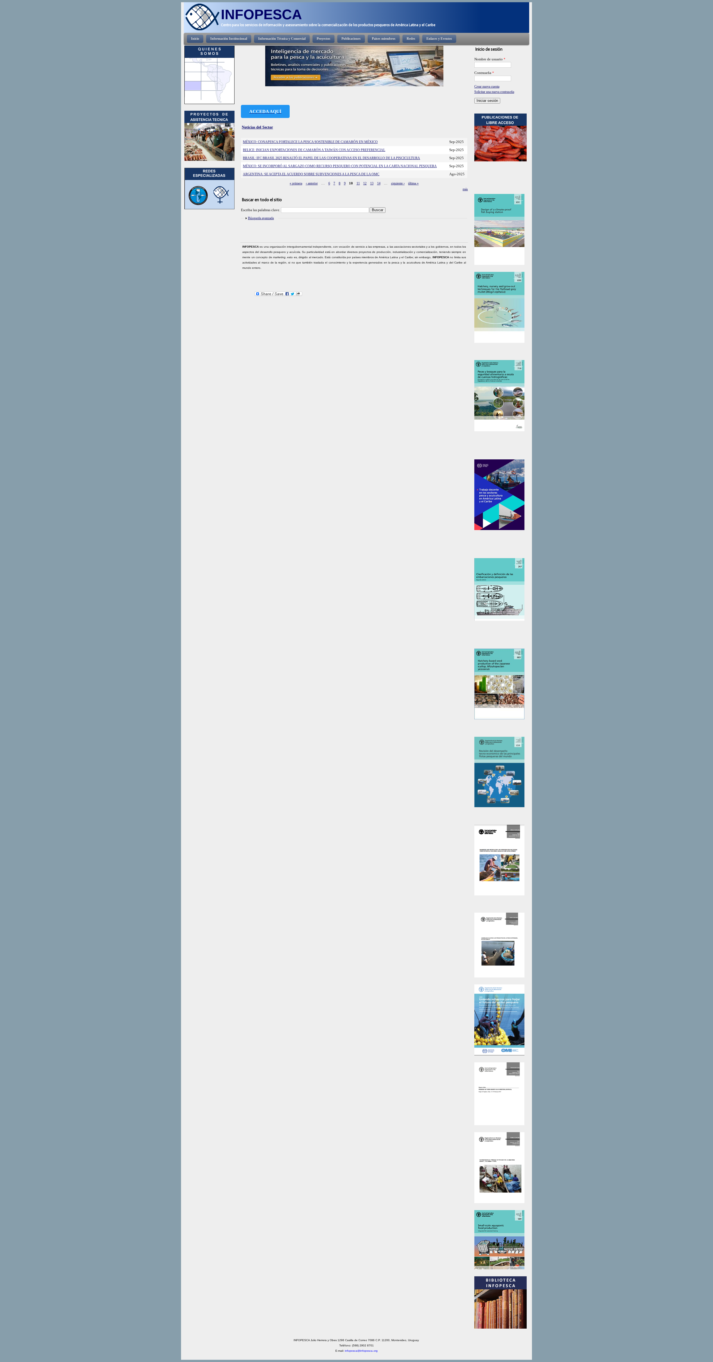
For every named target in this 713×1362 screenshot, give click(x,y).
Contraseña (484, 73)
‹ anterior (312, 183)
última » (413, 183)
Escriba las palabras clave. (261, 210)
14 (378, 183)
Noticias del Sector (257, 127)
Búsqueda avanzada (261, 218)
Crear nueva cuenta (486, 86)
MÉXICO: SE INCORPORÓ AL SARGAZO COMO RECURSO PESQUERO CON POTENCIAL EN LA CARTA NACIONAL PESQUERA (340, 166)
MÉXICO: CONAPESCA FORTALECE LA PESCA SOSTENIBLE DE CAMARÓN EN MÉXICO (310, 142)
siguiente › (398, 183)
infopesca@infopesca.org (361, 1350)
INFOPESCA (261, 14)
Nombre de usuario (490, 59)
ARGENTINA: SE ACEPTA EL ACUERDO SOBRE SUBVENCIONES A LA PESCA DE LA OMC (311, 174)
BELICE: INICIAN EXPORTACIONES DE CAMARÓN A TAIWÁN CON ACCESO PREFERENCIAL (314, 150)
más (465, 189)
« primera (296, 183)
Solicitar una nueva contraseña (494, 92)
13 (371, 183)
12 (365, 183)
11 (358, 183)
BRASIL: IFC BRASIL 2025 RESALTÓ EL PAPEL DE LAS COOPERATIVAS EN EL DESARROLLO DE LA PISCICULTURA (331, 158)
